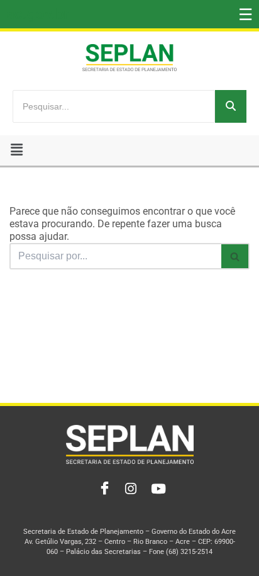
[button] (16, 150)
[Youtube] (157, 489)
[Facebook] (101, 489)
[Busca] (235, 256)
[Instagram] (129, 489)
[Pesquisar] (230, 106)
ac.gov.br (37, 14)
